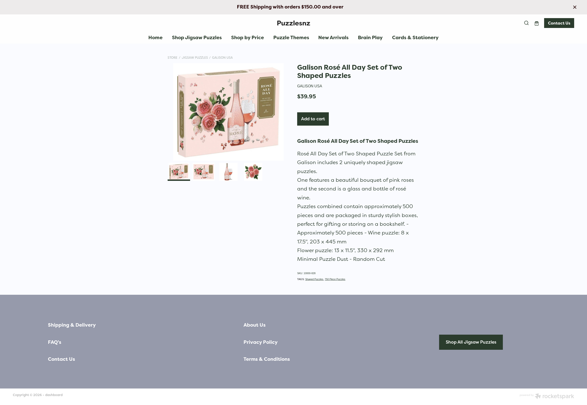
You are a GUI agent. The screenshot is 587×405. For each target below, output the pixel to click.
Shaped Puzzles (314, 279)
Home (155, 37)
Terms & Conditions (267, 359)
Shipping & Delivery (72, 325)
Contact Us (559, 23)
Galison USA (222, 58)
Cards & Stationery (415, 37)
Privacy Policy (261, 342)
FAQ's (54, 342)
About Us (255, 325)
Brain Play (370, 37)
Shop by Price (247, 37)
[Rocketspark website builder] (547, 396)
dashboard (54, 395)
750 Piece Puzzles (335, 279)
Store (172, 58)
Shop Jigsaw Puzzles (197, 37)
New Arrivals (333, 37)
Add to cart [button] (313, 119)
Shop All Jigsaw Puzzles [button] (471, 342)
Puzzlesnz (293, 23)
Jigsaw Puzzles (195, 58)
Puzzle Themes (291, 37)
